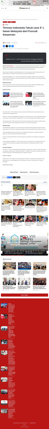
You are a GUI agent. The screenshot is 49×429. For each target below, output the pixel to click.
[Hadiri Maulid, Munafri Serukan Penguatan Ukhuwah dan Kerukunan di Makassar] (9, 281)
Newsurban (7, 42)
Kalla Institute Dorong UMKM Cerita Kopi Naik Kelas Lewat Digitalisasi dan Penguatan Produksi (39, 272)
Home (4, 19)
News (9, 22)
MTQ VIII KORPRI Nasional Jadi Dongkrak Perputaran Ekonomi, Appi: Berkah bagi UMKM (11, 393)
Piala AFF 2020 (14, 67)
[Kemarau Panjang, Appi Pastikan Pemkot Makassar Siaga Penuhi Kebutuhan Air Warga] (28, 94)
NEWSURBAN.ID (10, 66)
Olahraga (8, 19)
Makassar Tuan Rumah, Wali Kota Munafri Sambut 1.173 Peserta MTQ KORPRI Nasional (39, 287)
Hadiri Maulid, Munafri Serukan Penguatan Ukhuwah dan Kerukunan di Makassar (9, 287)
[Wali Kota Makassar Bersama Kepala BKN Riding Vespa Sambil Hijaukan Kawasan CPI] (28, 103)
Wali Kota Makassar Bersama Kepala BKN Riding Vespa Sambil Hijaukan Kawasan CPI (39, 103)
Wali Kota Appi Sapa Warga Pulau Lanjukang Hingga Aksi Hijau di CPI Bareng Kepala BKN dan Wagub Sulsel (11, 332)
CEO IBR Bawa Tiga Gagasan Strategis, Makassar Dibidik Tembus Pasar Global (24, 287)
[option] (24, 243)
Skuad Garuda (24, 172)
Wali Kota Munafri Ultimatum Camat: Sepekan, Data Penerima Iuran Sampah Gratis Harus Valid (11, 382)
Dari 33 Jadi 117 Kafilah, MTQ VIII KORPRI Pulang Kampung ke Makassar (24, 243)
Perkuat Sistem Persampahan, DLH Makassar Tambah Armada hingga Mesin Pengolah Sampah (11, 370)
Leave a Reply (24, 295)
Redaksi (24, 424)
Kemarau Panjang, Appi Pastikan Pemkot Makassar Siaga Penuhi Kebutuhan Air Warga (11, 319)
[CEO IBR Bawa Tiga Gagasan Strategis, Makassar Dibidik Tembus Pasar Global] (24, 281)
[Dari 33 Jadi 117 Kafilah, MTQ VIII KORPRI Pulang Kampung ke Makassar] (4, 402)
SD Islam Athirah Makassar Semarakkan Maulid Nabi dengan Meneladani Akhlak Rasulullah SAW (9, 272)
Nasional (5, 22)
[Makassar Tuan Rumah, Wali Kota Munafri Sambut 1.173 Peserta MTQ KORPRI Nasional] (39, 281)
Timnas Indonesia (34, 172)
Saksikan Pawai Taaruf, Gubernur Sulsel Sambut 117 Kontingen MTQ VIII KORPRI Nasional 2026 (24, 272)
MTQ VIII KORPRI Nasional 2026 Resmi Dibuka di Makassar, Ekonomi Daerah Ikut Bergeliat (11, 413)
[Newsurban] (24, 8)
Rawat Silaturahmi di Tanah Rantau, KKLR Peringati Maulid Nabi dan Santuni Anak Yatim (16, 95)
